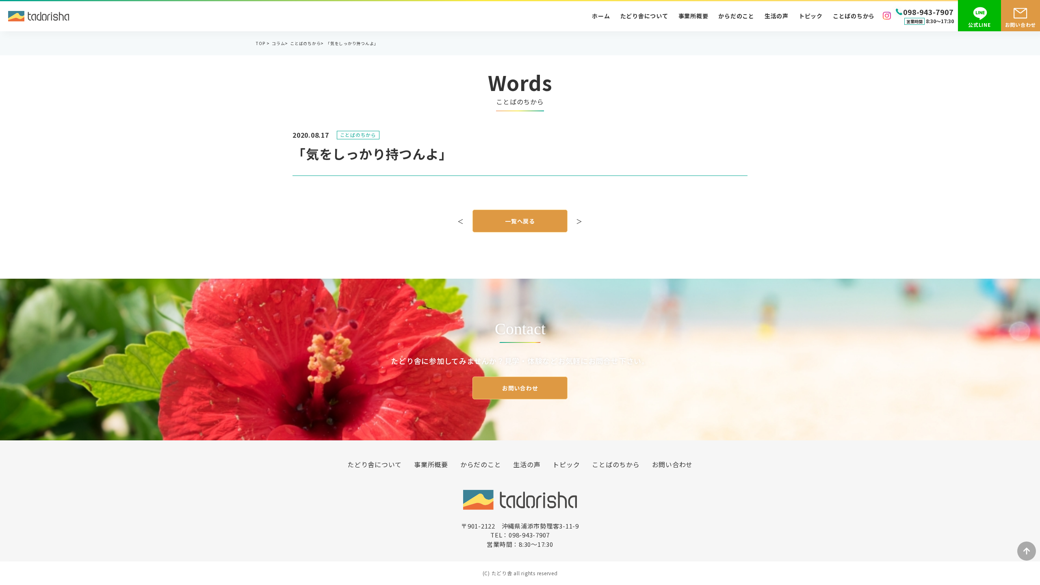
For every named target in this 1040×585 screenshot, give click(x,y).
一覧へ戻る (520, 221)
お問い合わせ (520, 388)
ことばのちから (854, 16)
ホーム (601, 16)
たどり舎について (644, 16)
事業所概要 (693, 16)
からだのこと (736, 16)
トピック (811, 16)
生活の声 (777, 16)
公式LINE (979, 24)
